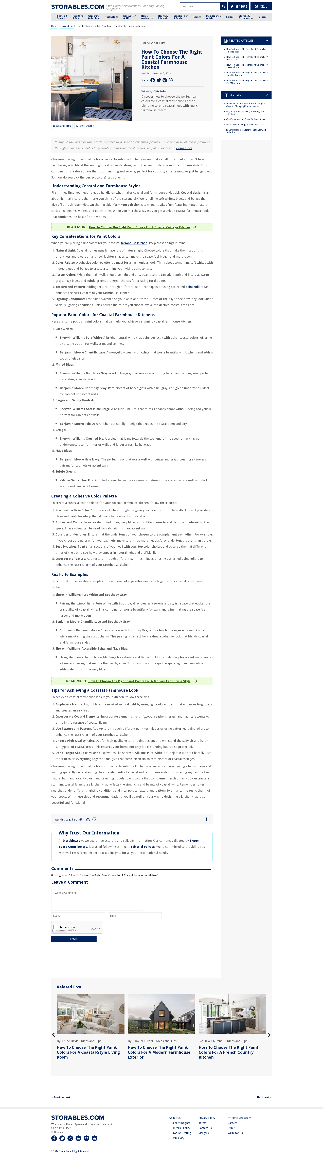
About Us (175, 1117)
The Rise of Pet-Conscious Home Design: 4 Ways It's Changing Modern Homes (245, 105)
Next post (263, 1097)
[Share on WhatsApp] (171, 80)
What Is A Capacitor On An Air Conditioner (245, 119)
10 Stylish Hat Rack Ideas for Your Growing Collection (246, 131)
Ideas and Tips (66, 26)
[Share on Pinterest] (165, 80)
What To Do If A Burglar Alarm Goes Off (244, 124)
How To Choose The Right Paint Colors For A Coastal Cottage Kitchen (139, 227)
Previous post (61, 1097)
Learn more (184, 148)
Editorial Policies (143, 846)
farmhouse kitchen (134, 243)
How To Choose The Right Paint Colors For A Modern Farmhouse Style (139, 681)
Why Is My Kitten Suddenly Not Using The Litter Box (245, 112)
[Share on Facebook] (152, 80)
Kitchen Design (85, 125)
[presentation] (53, 1035)
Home (54, 26)
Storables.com (72, 840)
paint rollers (194, 287)
